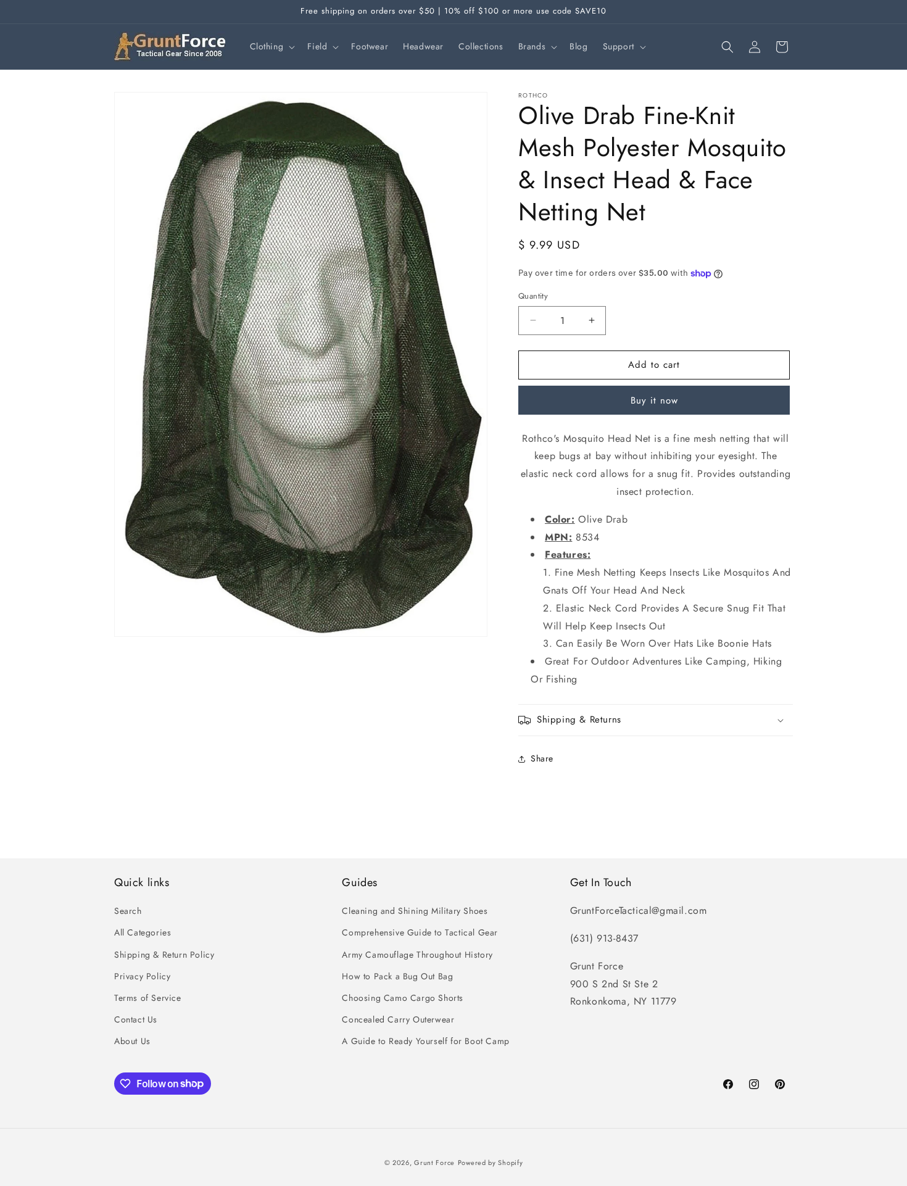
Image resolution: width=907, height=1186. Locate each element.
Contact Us (135, 1019)
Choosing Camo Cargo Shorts (402, 998)
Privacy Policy (142, 976)
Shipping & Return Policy (164, 954)
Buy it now (654, 400)
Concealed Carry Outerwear (398, 1019)
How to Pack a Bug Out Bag (397, 976)
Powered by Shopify (490, 1162)
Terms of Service (147, 998)
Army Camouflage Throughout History (417, 954)
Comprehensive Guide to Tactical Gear (420, 932)
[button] (271, 46)
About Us (132, 1041)
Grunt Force (434, 1162)
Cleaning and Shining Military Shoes (414, 911)
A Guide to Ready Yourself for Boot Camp (425, 1041)
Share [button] (542, 758)
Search (128, 911)
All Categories (142, 932)
